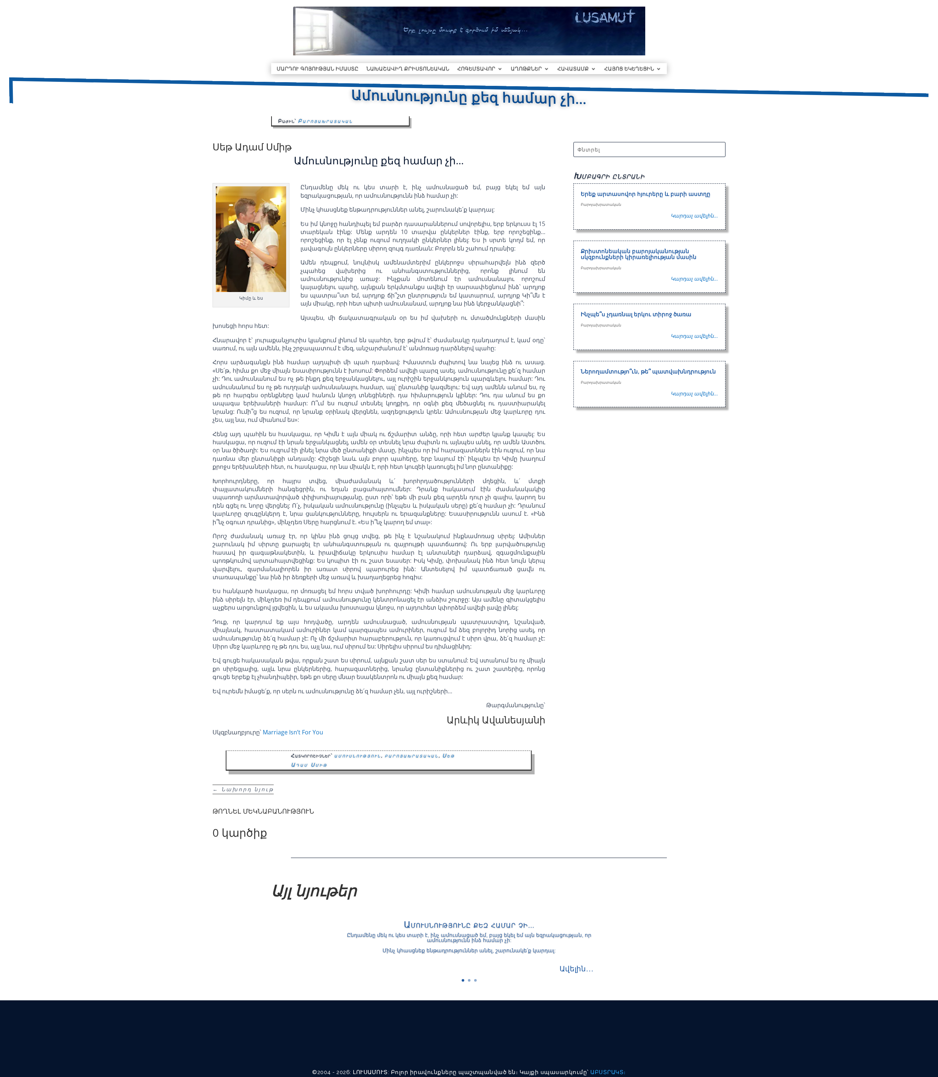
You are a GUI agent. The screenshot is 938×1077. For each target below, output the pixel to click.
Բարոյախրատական (325, 120)
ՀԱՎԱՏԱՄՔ (573, 69)
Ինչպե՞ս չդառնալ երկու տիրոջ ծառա (636, 314)
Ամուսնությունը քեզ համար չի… (469, 924)
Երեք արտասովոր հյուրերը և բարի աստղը (645, 193)
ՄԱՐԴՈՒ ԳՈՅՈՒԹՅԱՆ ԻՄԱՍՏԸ (317, 69)
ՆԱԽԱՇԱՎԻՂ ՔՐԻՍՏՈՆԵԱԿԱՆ (407, 69)
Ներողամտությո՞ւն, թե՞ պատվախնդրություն (648, 371)
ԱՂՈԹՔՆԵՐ (526, 69)
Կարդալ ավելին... (694, 215)
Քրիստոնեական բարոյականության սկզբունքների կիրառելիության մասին (639, 254)
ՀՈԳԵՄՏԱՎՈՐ (476, 69)
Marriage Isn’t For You (293, 732)
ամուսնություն (357, 755)
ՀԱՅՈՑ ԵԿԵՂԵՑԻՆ (629, 69)
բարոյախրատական (412, 755)
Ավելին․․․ (577, 969)
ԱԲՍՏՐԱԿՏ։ (608, 1072)
